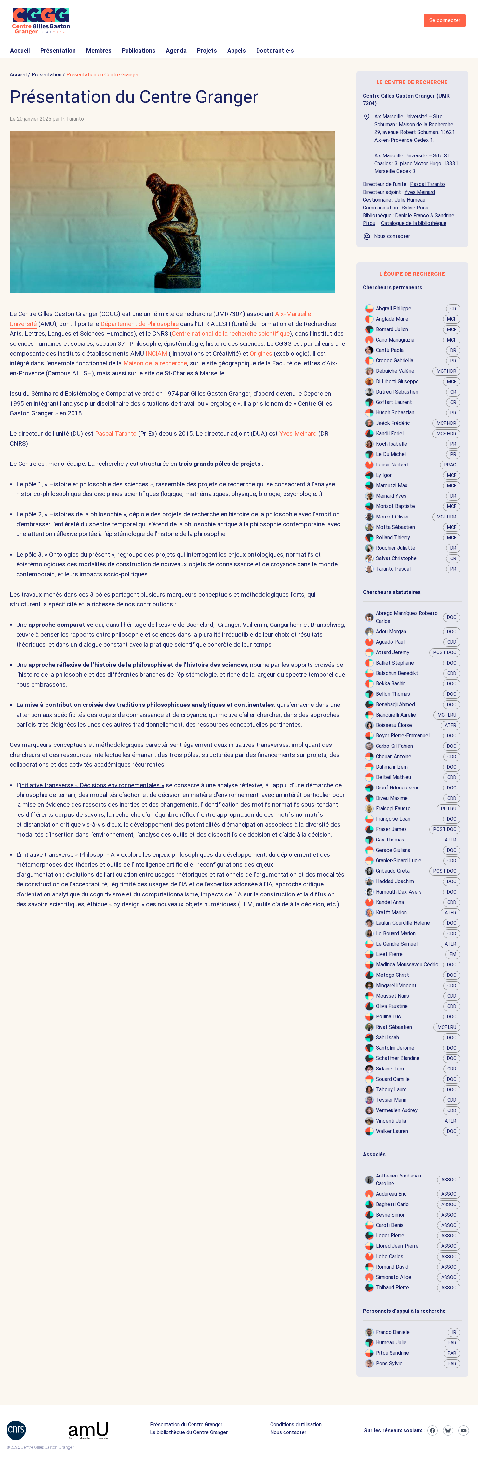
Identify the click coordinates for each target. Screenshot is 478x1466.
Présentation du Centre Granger (186, 1424)
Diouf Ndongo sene (398, 788)
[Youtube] (463, 1430)
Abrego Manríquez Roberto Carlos (407, 617)
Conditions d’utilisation (296, 1424)
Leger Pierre (390, 1235)
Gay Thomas (390, 840)
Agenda (176, 50)
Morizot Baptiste (395, 506)
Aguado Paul (390, 642)
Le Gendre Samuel (397, 944)
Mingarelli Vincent (396, 985)
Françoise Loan (393, 819)
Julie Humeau (410, 200)
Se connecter (444, 20)
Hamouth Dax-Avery (399, 892)
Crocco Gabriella (394, 360)
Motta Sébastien (395, 527)
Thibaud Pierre (392, 1287)
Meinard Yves (391, 496)
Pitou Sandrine (392, 1353)
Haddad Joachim (395, 881)
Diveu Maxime (392, 798)
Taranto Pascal (393, 569)
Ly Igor (384, 475)
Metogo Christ (392, 975)
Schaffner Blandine (397, 1058)
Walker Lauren (392, 1131)
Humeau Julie (391, 1342)
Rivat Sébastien (394, 1027)
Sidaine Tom (390, 1069)
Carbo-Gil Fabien (394, 746)
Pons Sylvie (389, 1363)
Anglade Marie (392, 319)
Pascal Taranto (116, 433)
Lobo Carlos (389, 1256)
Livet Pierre (389, 954)
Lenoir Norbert (392, 465)
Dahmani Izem (392, 767)
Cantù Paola (390, 350)
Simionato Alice (393, 1277)
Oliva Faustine (392, 1006)
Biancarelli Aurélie (396, 715)
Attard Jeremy (392, 652)
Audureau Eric (391, 1194)
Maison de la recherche (155, 363)
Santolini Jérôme (395, 1048)
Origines (261, 353)
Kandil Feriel (390, 433)
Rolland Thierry (393, 537)
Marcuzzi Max (391, 485)
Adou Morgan (391, 631)
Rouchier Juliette (395, 548)
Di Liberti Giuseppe (397, 381)
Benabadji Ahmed (395, 704)
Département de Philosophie (139, 324)
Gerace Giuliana (393, 850)
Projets (207, 50)
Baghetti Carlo (392, 1204)
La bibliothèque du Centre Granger (189, 1432)
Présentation (58, 50)
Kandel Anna (390, 902)
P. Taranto (72, 119)
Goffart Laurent (394, 402)
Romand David (392, 1267)
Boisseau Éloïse (394, 725)
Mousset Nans (392, 996)
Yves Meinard (298, 433)
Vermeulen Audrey (397, 1110)
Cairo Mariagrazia (395, 340)
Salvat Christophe (396, 558)
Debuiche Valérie (395, 371)
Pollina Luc (388, 1017)
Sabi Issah (387, 1037)
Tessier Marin (391, 1100)
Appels (236, 50)
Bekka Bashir (390, 683)
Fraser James (391, 829)
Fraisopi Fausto (393, 808)
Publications (138, 50)
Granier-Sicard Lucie (398, 860)
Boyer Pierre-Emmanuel (403, 736)
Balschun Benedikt (397, 673)
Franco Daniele (393, 1332)
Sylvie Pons (415, 208)
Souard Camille (393, 1079)
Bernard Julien (392, 329)
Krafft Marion (391, 912)
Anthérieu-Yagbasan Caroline (398, 1180)
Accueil (20, 50)
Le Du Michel (391, 454)
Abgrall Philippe (393, 308)
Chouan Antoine (393, 756)
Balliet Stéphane (395, 663)
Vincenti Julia (391, 1121)
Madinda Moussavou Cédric (407, 965)
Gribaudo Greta (393, 871)
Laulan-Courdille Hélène (403, 923)
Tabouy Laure (391, 1089)
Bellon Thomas (393, 694)
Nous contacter (288, 1432)
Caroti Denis (390, 1225)
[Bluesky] (448, 1430)
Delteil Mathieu (393, 777)
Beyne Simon (390, 1215)
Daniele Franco (412, 215)
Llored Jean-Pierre (397, 1246)
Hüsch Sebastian (395, 413)
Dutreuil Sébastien (397, 392)
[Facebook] (432, 1430)
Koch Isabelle (391, 444)
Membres (99, 50)
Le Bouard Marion (396, 933)
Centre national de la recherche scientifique (231, 333)
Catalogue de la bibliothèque (413, 223)
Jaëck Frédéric (393, 423)
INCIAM (156, 353)
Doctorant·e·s (275, 50)
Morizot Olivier (392, 517)
